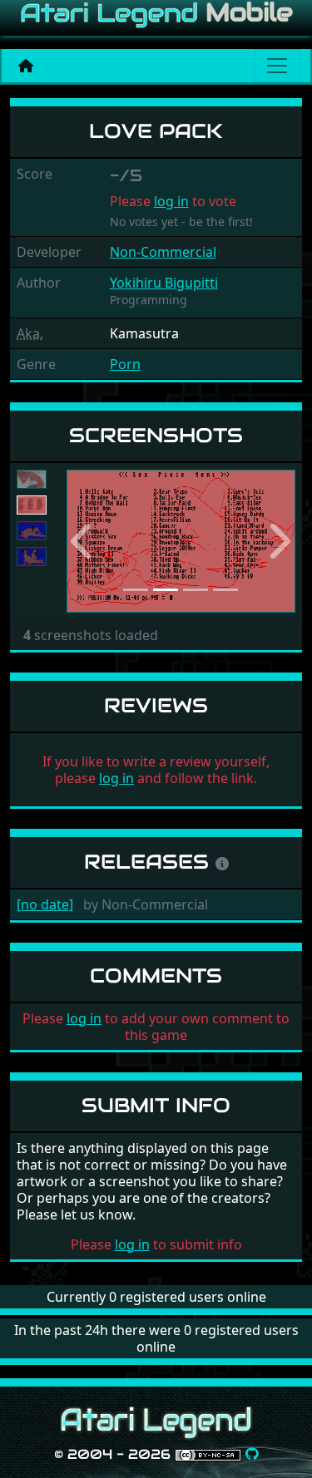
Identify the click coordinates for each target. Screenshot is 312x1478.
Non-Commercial (163, 252)
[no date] (45, 904)
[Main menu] (277, 65)
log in (171, 201)
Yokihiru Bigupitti (164, 282)
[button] (84, 541)
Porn (125, 364)
